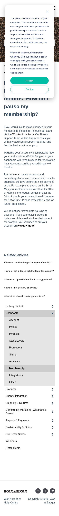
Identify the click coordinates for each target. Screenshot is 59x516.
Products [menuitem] (14, 333)
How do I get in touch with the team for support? (29, 271)
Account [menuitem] (14, 320)
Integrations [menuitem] (16, 375)
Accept (29, 80)
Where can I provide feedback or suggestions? (28, 279)
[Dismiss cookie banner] (47, 12)
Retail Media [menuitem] (13, 448)
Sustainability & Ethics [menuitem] (19, 427)
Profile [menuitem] (13, 326)
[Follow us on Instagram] (38, 491)
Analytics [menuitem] (14, 361)
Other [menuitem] (12, 382)
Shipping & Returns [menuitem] (17, 403)
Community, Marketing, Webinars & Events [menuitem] (26, 411)
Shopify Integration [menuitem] (16, 396)
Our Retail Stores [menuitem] (16, 434)
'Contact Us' (20, 134)
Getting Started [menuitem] (14, 306)
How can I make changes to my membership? (27, 262)
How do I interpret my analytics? (20, 287)
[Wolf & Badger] (52, 491)
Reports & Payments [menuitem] (18, 420)
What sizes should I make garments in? (24, 296)
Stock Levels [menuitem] (16, 340)
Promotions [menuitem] (15, 347)
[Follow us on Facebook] (45, 491)
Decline (29, 89)
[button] (52, 306)
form (31, 134)
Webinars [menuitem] (11, 441)
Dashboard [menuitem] (12, 313)
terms (16, 174)
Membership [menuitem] (17, 368)
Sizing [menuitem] (13, 354)
